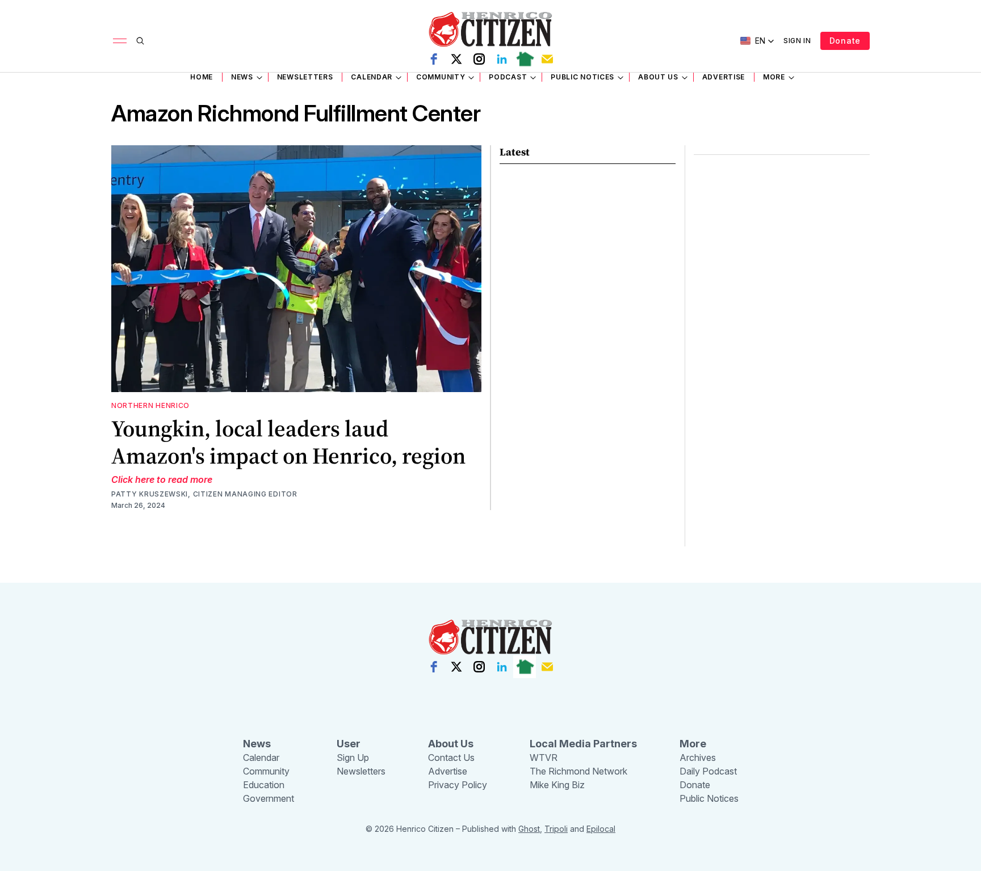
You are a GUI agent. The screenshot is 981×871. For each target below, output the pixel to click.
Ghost (529, 829)
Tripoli (556, 829)
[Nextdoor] (524, 59)
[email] (547, 59)
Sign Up (353, 757)
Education (263, 784)
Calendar (371, 77)
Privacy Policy (457, 784)
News (242, 77)
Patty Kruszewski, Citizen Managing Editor (204, 494)
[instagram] (479, 59)
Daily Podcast (708, 771)
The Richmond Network (578, 771)
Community (440, 77)
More (774, 77)
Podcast (508, 77)
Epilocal (600, 829)
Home (201, 77)
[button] (757, 41)
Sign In (797, 40)
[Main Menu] (119, 40)
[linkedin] (502, 59)
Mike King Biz (557, 784)
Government (268, 798)
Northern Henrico (150, 405)
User (348, 744)
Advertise (723, 77)
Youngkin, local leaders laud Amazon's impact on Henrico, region (288, 442)
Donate (845, 40)
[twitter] (456, 59)
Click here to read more (161, 479)
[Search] (140, 40)
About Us (658, 77)
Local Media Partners (583, 744)
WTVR (543, 757)
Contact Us (451, 757)
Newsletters (305, 77)
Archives (698, 757)
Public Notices (582, 77)
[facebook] (433, 59)
